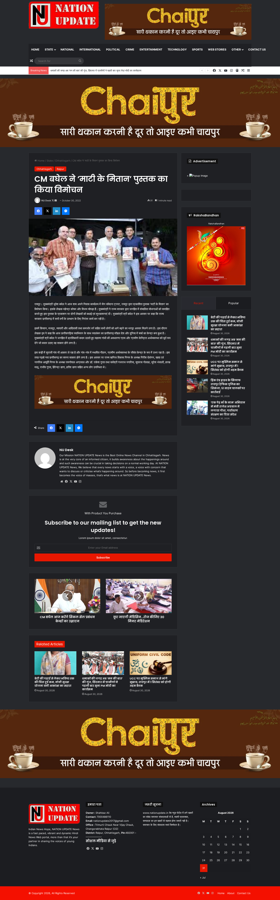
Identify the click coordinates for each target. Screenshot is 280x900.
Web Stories (217, 49)
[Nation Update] (64, 15)
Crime (130, 49)
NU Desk (46, 200)
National (67, 49)
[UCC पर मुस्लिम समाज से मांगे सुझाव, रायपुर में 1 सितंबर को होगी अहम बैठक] (151, 663)
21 (233, 852)
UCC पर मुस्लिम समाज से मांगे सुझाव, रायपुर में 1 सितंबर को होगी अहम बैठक (84, 70)
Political (113, 49)
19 (218, 852)
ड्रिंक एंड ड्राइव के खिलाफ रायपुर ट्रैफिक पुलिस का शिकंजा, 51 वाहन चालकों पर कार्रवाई (228, 386)
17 (203, 852)
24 (203, 860)
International (90, 49)
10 (203, 844)
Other (236, 49)
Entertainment (151, 49)
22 (240, 852)
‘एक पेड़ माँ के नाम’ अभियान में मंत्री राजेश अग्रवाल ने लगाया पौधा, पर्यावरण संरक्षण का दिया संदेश (228, 408)
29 (240, 860)
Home (35, 49)
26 (218, 860)
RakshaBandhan (216, 223)
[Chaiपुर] (140, 112)
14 (233, 844)
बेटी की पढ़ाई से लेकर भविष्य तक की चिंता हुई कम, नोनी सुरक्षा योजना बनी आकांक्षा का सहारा (54, 682)
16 (247, 844)
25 (211, 860)
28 (233, 860)
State (49, 49)
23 (247, 852)
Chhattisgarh (62, 160)
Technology (177, 49)
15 (240, 844)
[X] (71, 481)
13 (225, 844)
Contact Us (257, 49)
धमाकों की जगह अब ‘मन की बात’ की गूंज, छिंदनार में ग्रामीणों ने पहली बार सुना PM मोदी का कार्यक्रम (102, 684)
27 (225, 860)
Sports (197, 49)
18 (211, 852)
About (230, 893)
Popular (233, 303)
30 (247, 860)
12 (218, 844)
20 (225, 852)
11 (211, 844)
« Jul (203, 877)
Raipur (60, 168)
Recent (198, 303)
